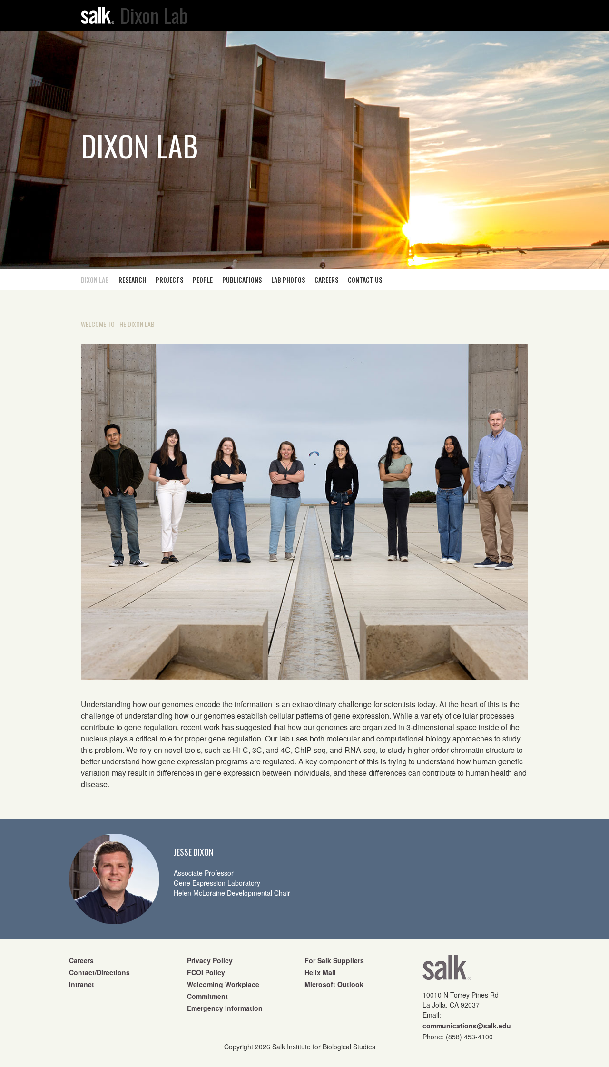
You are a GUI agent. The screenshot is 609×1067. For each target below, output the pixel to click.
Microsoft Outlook (333, 984)
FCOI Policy (206, 972)
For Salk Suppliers (334, 960)
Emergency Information (225, 1008)
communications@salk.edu (466, 1025)
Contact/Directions (99, 972)
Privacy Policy (210, 960)
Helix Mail (320, 972)
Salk (446, 971)
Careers (81, 960)
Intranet (81, 984)
